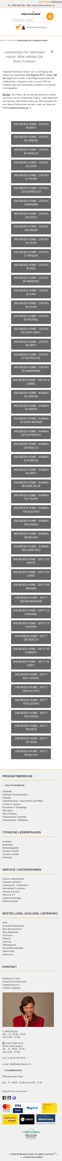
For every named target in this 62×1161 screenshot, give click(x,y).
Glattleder (7, 791)
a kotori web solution (33, 1157)
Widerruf (6, 938)
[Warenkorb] (17, 27)
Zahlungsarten (9, 944)
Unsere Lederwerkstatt (13, 878)
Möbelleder (7, 844)
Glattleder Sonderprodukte (14, 794)
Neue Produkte (9, 813)
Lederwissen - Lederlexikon (15, 885)
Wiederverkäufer (10, 901)
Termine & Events (11, 891)
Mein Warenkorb (10, 932)
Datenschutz (8, 951)
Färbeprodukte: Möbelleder (15, 820)
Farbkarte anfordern (11, 882)
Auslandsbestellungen (12, 948)
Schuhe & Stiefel (10, 851)
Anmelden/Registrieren (13, 925)
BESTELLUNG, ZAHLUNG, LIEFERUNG (30, 913)
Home (2, 40)
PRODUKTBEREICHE (17, 776)
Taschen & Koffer (10, 854)
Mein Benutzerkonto (12, 929)
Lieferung (6, 941)
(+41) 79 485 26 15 (14, 1043)
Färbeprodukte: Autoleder (14, 816)
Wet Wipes (7, 810)
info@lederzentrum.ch (43, 5)
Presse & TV (8, 894)
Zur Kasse (7, 935)
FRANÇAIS (56, 2)
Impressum (7, 954)
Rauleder (6, 797)
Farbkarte (11, 40)
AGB (4, 922)
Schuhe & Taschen (11, 804)
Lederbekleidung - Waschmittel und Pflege (22, 800)
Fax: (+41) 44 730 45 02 (13, 1058)
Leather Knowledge (11, 898)
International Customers (13, 888)
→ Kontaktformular (12, 1070)
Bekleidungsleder (10, 847)
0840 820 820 (18, 5)
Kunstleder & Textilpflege (14, 807)
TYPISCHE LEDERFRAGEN (21, 832)
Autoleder (7, 841)
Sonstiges (7, 857)
